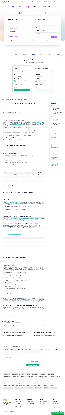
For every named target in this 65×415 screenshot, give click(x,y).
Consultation (39, 1)
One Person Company (53, 378)
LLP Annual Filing (15, 389)
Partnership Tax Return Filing (32, 376)
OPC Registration (14, 349)
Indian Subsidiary (19, 385)
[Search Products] (58, 2)
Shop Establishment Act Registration (36, 385)
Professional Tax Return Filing (19, 387)
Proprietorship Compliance (43, 376)
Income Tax (26, 1)
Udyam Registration (7, 383)
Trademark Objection (51, 374)
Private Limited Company (33, 349)
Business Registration (9, 99)
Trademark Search (43, 374)
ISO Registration (46, 385)
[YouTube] (61, 411)
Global (44, 1)
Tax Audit (40, 378)
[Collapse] (61, 133)
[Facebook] (57, 411)
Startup (9, 1)
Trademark (18, 1)
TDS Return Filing (46, 387)
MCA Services (35, 378)
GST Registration (15, 374)
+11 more (36, 87)
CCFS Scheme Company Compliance (9, 378)
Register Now (22, 90)
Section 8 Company (42, 349)
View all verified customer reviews (32, 365)
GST (22, 1)
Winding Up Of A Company (33, 383)
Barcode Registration (38, 387)
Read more (24, 72)
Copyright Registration (7, 389)
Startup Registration (35, 374)
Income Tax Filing (24, 383)
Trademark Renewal (16, 376)
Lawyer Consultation (49, 383)
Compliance (34, 1)
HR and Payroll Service (23, 389)
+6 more (15, 87)
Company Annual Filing (20, 378)
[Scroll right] (61, 54)
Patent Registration (54, 387)
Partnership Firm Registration (22, 349)
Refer (47, 1)
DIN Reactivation (26, 385)
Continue (53, 37)
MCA (30, 1)
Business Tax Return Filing (15, 383)
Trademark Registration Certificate (9, 385)
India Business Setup (50, 349)
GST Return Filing (23, 376)
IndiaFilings (3, 99)
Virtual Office (46, 378)
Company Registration (7, 374)
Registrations (14, 1)
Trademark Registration (7, 376)
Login (61, 1)
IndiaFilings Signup (6, 349)
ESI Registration (52, 385)
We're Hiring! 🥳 (52, 1)
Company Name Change (29, 387)
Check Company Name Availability (54, 376)
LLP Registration (57, 349)
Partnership (28, 374)
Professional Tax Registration (8, 387)
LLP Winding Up (28, 378)
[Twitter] (59, 411)
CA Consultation (41, 383)
